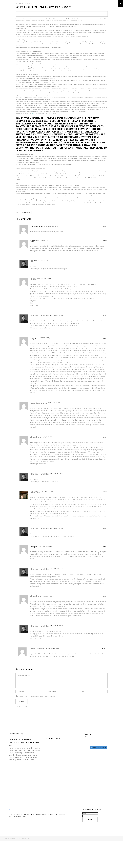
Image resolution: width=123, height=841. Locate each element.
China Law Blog (37, 648)
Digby (33, 279)
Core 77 (34, 113)
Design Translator (39, 315)
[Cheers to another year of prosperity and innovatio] (98, 741)
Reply (105, 226)
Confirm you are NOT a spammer (25, 706)
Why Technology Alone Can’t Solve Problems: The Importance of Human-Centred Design (24, 742)
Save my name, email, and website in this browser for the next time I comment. (36, 696)
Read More (12, 764)
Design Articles (25, 212)
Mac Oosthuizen (39, 403)
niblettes (35, 492)
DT (31, 261)
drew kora (35, 437)
